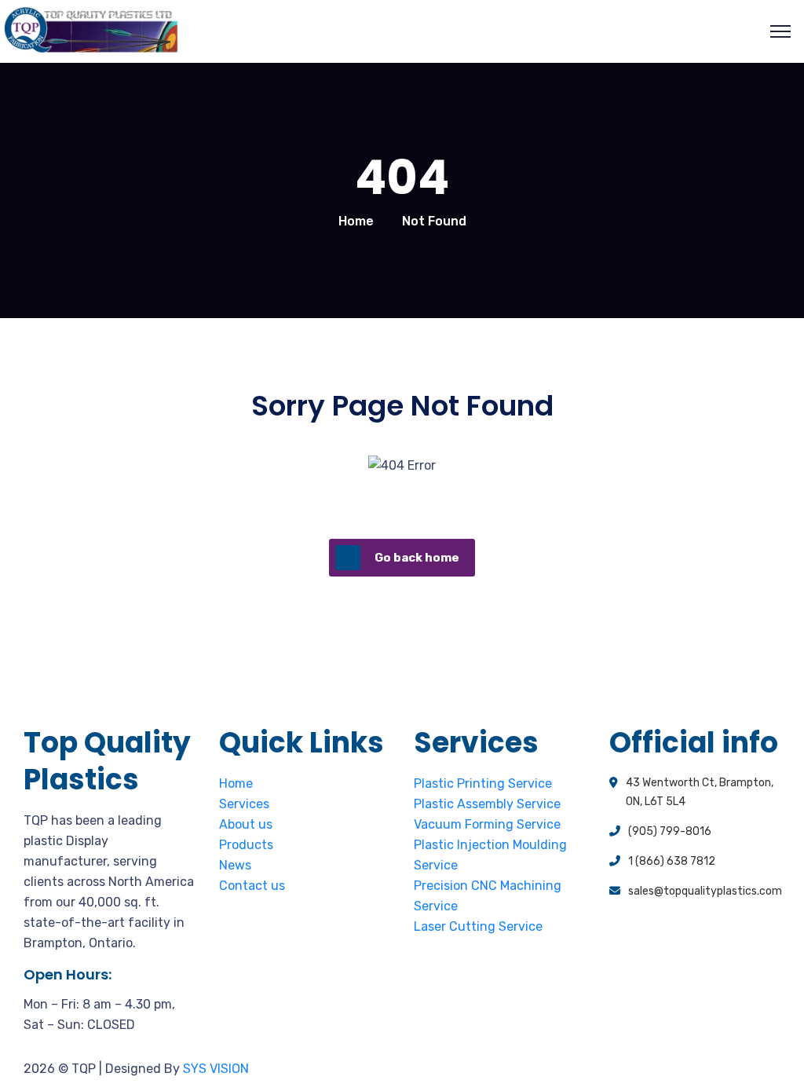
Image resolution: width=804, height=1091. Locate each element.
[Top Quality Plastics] (91, 31)
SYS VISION (216, 1068)
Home (356, 221)
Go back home (417, 558)
